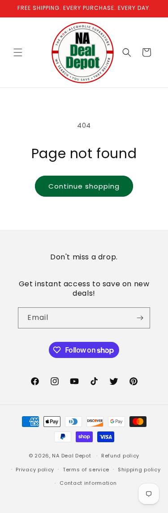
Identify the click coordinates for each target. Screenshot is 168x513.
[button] (18, 52)
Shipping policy (139, 469)
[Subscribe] (140, 317)
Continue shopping (84, 186)
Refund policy (120, 455)
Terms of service (86, 469)
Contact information (88, 483)
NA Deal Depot (71, 455)
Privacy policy (35, 469)
